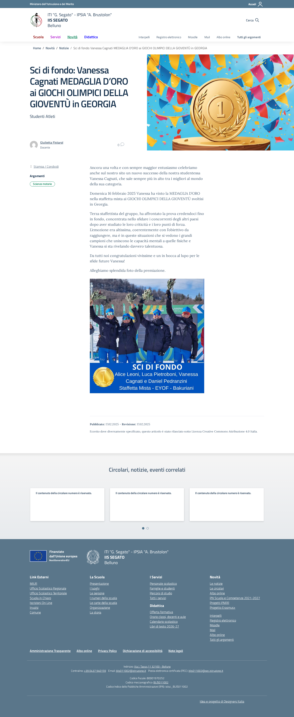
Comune (35, 612)
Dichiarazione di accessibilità (142, 650)
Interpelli (144, 37)
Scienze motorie (42, 184)
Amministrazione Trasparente (50, 650)
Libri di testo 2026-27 (164, 626)
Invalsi (34, 607)
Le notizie (216, 583)
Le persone (97, 593)
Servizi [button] (55, 37)
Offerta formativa (161, 612)
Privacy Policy (107, 650)
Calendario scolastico (164, 621)
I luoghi (94, 588)
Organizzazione (100, 607)
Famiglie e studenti (162, 588)
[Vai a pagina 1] (143, 528)
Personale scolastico (163, 583)
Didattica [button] (91, 37)
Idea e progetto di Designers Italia (222, 701)
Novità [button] (72, 37)
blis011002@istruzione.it (131, 671)
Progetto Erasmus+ (222, 607)
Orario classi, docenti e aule (168, 616)
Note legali (175, 650)
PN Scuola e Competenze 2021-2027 (235, 598)
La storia (95, 612)
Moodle (193, 37)
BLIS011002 (160, 682)
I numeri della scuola (103, 598)
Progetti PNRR (219, 602)
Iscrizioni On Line (41, 602)
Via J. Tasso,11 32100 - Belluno (152, 666)
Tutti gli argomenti (249, 37)
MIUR (33, 583)
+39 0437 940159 (95, 671)
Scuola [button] (38, 37)
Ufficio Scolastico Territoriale (48, 593)
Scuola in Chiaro (40, 598)
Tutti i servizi (158, 598)
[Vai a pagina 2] (147, 528)
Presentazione (99, 583)
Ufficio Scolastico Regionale (48, 588)
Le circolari (217, 588)
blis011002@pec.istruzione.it (206, 671)
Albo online (223, 37)
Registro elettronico (168, 37)
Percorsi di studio (161, 593)
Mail (207, 37)
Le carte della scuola (103, 602)
